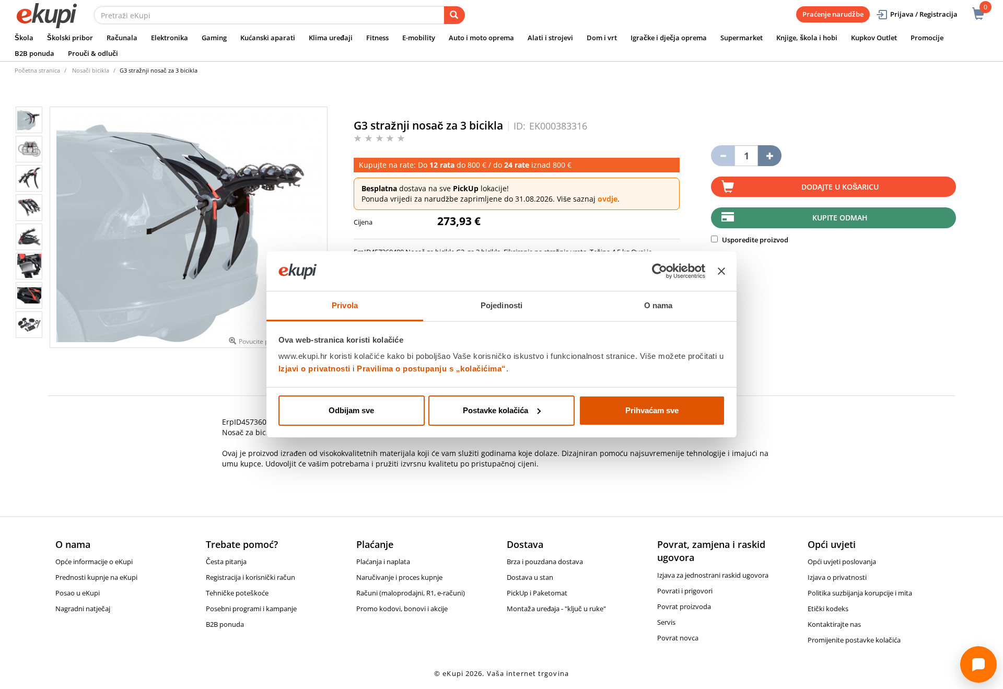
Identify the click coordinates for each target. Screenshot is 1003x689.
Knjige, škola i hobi (806, 37)
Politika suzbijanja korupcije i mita (860, 593)
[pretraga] (454, 15)
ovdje (607, 199)
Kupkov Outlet (874, 37)
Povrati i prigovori (685, 590)
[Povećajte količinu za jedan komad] (770, 155)
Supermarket (741, 37)
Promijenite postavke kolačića (854, 640)
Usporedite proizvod (754, 239)
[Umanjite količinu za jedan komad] (722, 155)
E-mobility (418, 37)
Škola (24, 37)
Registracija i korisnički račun (250, 577)
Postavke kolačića (495, 410)
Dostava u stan (530, 577)
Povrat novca (677, 638)
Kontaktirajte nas (834, 624)
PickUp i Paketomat (537, 593)
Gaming (214, 37)
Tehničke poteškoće (237, 593)
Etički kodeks (828, 608)
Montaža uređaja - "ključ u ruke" (556, 608)
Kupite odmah (840, 218)
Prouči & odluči (93, 53)
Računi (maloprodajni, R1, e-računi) (410, 593)
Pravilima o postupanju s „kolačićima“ (431, 368)
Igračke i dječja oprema (669, 37)
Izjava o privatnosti (837, 577)
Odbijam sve (351, 410)
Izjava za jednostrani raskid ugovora (712, 575)
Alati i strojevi (550, 37)
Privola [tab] (345, 305)
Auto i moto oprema (481, 37)
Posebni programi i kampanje (251, 608)
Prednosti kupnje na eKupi (96, 577)
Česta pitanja (226, 561)
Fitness (377, 37)
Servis (666, 622)
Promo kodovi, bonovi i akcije (402, 608)
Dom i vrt (602, 37)
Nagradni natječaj (82, 608)
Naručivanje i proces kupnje (399, 577)
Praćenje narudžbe (833, 14)
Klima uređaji (331, 37)
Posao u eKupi (77, 593)
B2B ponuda (34, 53)
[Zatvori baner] (721, 271)
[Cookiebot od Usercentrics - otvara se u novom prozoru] (659, 271)
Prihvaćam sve (652, 410)
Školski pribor (70, 37)
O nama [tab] (658, 305)
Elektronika (169, 37)
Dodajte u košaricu (840, 187)
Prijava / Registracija (924, 14)
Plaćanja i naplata (383, 561)
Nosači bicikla (90, 70)
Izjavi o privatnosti (314, 368)
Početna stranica (37, 70)
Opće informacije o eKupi (94, 561)
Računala (122, 37)
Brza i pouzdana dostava (545, 561)
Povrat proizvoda (684, 606)
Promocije (927, 37)
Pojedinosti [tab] (501, 305)
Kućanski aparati (267, 37)
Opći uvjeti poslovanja (842, 561)
